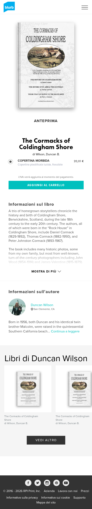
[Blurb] (8, 8)
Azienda (49, 491)
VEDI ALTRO (46, 440)
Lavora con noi (67, 491)
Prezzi (85, 491)
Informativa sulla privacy (22, 497)
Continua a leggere (65, 331)
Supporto (79, 497)
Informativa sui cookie (55, 497)
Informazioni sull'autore (34, 291)
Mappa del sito (46, 502)
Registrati (67, 7)
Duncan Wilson (42, 305)
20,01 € (79, 161)
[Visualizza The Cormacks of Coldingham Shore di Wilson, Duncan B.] (45, 65)
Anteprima (46, 120)
